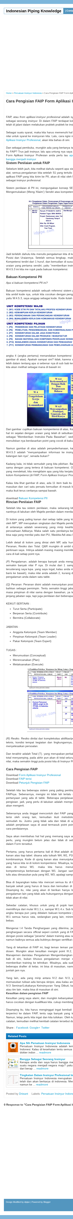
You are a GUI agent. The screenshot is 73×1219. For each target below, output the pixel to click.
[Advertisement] (36, 50)
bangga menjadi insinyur (21, 159)
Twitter (45, 1027)
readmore (45, 1052)
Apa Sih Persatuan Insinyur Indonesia (45, 1043)
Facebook (22, 1027)
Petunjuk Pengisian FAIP (34, 782)
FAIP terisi (25, 778)
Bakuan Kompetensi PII (33, 498)
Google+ (35, 1027)
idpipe (27, 1202)
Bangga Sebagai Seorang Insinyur (42, 1059)
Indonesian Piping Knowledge (33, 11)
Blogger (47, 1202)
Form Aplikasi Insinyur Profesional (40, 775)
